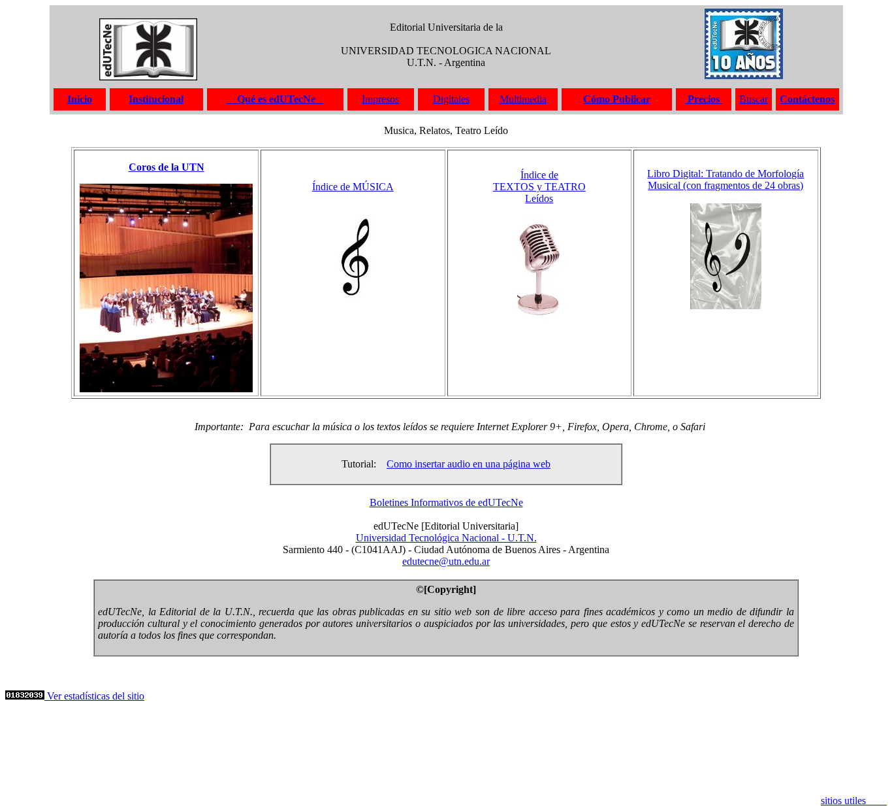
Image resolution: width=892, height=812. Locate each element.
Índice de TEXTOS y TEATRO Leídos (539, 186)
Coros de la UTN (166, 167)
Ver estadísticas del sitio (94, 696)
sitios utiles (854, 800)
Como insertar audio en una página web (468, 463)
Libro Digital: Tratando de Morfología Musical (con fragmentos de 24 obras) (725, 179)
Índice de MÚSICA (353, 186)
